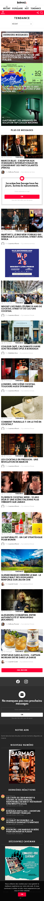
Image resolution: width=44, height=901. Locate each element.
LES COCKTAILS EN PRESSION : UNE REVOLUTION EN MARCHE (19, 461)
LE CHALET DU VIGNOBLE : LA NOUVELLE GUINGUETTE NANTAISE (22, 821)
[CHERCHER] (41, 12)
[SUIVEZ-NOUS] (37, 12)
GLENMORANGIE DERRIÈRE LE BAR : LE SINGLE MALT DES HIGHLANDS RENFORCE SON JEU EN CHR (21, 577)
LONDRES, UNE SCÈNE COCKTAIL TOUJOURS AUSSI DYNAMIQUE (18, 385)
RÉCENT (6, 9)
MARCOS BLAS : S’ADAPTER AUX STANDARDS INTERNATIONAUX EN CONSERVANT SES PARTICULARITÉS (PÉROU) (19, 164)
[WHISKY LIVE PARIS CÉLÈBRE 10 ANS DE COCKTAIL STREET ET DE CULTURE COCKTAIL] (22, 292)
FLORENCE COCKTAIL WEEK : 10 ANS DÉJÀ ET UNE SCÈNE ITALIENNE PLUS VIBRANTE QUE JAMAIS (20, 499)
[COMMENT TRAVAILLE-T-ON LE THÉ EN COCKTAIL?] (22, 408)
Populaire (17, 9)
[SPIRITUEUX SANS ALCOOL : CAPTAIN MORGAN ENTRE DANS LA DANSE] (22, 641)
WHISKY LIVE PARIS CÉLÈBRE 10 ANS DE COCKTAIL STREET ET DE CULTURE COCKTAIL (21, 308)
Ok (22, 894)
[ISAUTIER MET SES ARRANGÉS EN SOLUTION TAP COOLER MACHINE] (22, 110)
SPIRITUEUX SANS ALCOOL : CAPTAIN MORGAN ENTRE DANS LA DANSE (20, 656)
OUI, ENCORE (22, 670)
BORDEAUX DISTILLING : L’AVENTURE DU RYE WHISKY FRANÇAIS (23, 812)
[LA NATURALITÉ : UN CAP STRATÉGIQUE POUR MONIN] (22, 523)
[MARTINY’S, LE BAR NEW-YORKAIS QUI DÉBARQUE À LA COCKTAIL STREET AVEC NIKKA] (22, 220)
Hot (27, 9)
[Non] (20, 898)
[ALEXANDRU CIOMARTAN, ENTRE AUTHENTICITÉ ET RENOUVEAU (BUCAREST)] (22, 601)
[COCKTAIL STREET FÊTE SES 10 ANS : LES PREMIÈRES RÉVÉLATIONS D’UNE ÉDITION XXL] (22, 79)
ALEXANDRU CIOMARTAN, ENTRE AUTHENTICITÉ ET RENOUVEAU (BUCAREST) (18, 617)
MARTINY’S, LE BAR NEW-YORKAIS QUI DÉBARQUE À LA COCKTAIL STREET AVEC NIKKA (22, 237)
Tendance (36, 9)
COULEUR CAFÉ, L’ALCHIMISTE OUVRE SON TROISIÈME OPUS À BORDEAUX (20, 348)
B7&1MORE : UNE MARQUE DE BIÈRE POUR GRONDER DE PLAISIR (22, 831)
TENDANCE (19, 157)
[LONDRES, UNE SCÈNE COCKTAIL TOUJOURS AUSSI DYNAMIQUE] (22, 370)
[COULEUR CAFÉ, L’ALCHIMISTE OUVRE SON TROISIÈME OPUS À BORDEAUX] (22, 332)
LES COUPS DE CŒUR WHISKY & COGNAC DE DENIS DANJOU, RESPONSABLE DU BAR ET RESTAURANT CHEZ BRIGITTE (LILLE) (24, 801)
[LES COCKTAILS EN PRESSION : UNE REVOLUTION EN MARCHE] (22, 445)
